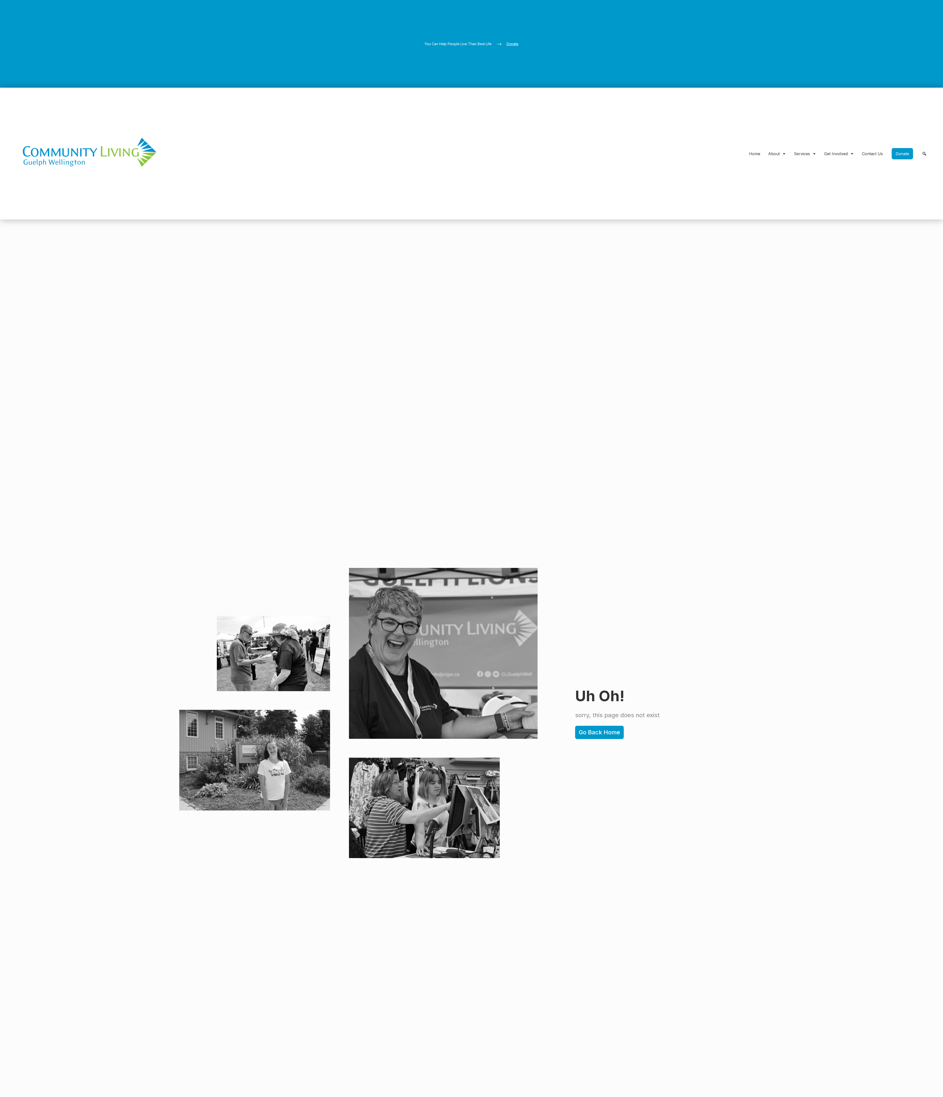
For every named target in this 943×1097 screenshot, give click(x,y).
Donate (512, 44)
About (774, 153)
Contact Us (872, 153)
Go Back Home (599, 732)
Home (754, 153)
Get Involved (836, 153)
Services (802, 153)
